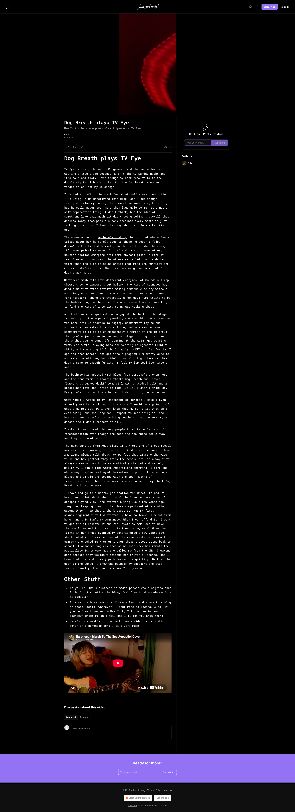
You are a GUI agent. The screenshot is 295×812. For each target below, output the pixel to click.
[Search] (250, 7)
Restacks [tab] (84, 717)
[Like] (67, 147)
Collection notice (164, 790)
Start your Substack (139, 797)
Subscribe (269, 6)
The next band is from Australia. (91, 445)
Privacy (142, 790)
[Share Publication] (257, 7)
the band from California (84, 323)
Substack (132, 805)
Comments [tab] (71, 717)
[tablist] (77, 717)
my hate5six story (112, 237)
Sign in (285, 6)
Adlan (67, 134)
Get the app (162, 797)
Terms (150, 790)
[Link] (59, 158)
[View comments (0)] (238, 64)
